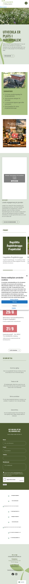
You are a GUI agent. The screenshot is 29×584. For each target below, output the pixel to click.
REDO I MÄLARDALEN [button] (14, 142)
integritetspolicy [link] (17, 472)
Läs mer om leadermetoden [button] (10, 222)
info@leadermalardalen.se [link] (14, 556)
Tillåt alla (14, 302)
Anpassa (14, 305)
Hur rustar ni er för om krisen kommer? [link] (14, 124)
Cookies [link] (14, 308)
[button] (27, 275)
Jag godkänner (14, 181)
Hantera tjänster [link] (14, 299)
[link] (13, 3)
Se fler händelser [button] (13, 350)
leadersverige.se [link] (15, 566)
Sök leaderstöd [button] (7, 55)
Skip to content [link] (3, 7)
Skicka (4, 484)
